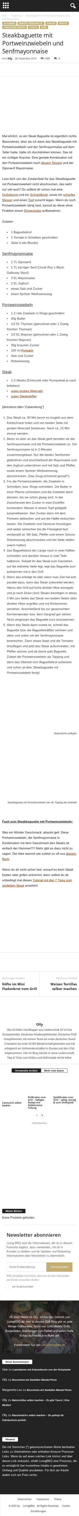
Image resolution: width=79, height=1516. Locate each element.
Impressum (43, 1499)
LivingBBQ (29, 1505)
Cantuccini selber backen (12, 1104)
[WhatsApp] (36, 69)
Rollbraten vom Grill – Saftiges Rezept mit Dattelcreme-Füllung (37, 1102)
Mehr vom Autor (54, 1070)
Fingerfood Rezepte (14, 27)
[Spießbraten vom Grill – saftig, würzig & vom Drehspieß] (65, 1086)
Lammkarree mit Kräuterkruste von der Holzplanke (42, 1369)
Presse (57, 1499)
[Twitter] (16, 69)
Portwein (27, 350)
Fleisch (33, 27)
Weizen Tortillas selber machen (63, 986)
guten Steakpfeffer (24, 396)
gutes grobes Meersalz (27, 391)
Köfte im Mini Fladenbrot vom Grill (19, 986)
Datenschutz (25, 1499)
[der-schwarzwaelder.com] (39, 1196)
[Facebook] (6, 69)
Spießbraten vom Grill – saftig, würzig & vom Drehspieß (64, 1099)
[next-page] (42, 1115)
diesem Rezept (51, 163)
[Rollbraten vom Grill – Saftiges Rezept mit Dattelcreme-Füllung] (39, 1086)
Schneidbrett (39, 194)
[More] (47, 69)
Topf (31, 200)
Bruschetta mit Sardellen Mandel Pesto (34, 1379)
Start (4, 15)
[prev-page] (37, 1115)
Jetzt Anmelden (59, 1267)
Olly (9, 58)
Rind (44, 27)
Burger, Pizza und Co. (31, 23)
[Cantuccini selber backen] (14, 1089)
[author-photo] (39, 1009)
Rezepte (63, 23)
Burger (51, 23)
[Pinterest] (26, 69)
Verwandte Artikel (26, 1070)
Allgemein (16, 15)
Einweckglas (32, 210)
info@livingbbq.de (53, 1345)
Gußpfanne (10, 194)
